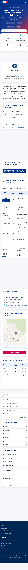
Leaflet (12, 345)
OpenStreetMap (18, 345)
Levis (3, 368)
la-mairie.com (11, 555)
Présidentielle (6, 475)
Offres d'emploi (7, 461)
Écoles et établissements (9, 454)
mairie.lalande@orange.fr (18, 127)
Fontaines (4, 379)
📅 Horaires (10, 26)
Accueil (10, 7)
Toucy (3, 382)
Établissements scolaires (7, 541)
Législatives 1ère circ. (8, 486)
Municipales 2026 (7, 478)
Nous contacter (4, 528)
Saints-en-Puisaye (6, 388)
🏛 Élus (19, 23)
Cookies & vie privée (6, 533)
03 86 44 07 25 (15, 124)
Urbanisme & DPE (7, 465)
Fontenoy (4, 371)
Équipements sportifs (8, 458)
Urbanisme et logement (6, 550)
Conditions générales (6, 530)
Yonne (14, 7)
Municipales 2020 (20, 76)
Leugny (4, 385)
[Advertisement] (14, 56)
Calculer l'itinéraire (15, 352)
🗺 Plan (18, 26)
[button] (16, 333)
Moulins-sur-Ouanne (14, 434)
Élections (3, 545)
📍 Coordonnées (10, 23)
